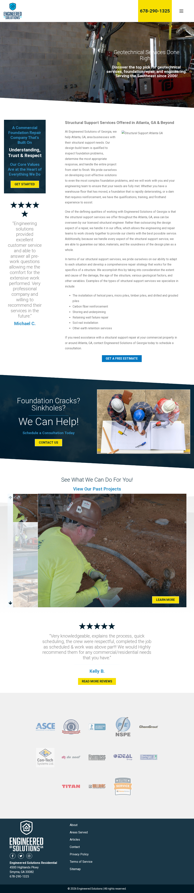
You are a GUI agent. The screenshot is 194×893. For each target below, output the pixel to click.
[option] (112, 550)
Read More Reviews (97, 681)
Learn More (165, 600)
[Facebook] (12, 856)
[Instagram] (29, 856)
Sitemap (75, 869)
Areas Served (79, 832)
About (73, 825)
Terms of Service (81, 861)
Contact (75, 847)
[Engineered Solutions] (29, 11)
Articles (75, 839)
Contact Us (48, 442)
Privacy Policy (79, 854)
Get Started (25, 184)
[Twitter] (21, 856)
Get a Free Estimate (122, 358)
